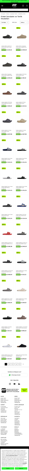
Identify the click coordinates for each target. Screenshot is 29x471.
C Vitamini (3, 428)
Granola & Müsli (4, 407)
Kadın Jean (3, 401)
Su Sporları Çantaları (3, 442)
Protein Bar (3, 406)
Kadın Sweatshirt (4, 400)
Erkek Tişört (17, 398)
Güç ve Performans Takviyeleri (17, 411)
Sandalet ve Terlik (21, 13)
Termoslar (3, 418)
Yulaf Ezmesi (3, 410)
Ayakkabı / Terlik (13, 13)
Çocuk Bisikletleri (18, 434)
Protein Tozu (17, 406)
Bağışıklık (3, 429)
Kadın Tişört (3, 398)
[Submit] (2, 10)
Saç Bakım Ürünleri (16, 419)
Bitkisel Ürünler (4, 430)
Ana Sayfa (3, 13)
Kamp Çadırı (3, 420)
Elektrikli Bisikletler (16, 431)
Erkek (7, 13)
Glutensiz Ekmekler (3, 409)
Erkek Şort (16, 399)
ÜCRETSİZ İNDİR (24, 390)
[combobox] (14, 10)
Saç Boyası (16, 423)
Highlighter (17, 422)
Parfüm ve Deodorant (17, 421)
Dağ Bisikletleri (17, 433)
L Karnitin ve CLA (18, 409)
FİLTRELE (4, 22)
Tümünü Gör (3, 402)
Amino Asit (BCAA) (16, 408)
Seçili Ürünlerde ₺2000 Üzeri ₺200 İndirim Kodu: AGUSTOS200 (14, 1)
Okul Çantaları (4, 440)
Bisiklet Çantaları (4, 443)
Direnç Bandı (4, 419)
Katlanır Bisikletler (16, 429)
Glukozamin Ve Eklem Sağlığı (4, 432)
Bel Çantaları (4, 439)
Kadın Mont (3, 399)
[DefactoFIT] (14, 6)
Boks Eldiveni (4, 421)
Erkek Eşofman (17, 400)
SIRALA (22, 22)
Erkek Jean (17, 401)
